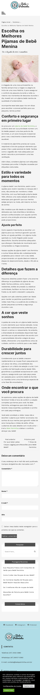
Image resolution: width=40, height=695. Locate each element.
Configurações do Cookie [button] (12, 686)
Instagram (21, 625)
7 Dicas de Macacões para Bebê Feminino (28, 444)
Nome (4, 491)
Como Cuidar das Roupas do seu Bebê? (18, 575)
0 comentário (23, 52)
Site (3, 515)
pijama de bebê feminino (25, 126)
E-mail (5, 503)
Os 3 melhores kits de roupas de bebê (18, 587)
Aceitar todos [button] (8, 690)
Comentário (7, 469)
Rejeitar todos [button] (28, 686)
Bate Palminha (12, 428)
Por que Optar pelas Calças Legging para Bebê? (12, 444)
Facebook (9, 625)
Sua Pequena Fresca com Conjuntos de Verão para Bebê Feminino (18, 569)
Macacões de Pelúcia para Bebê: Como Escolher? (18, 593)
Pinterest (33, 625)
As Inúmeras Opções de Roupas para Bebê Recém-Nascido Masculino (18, 581)
